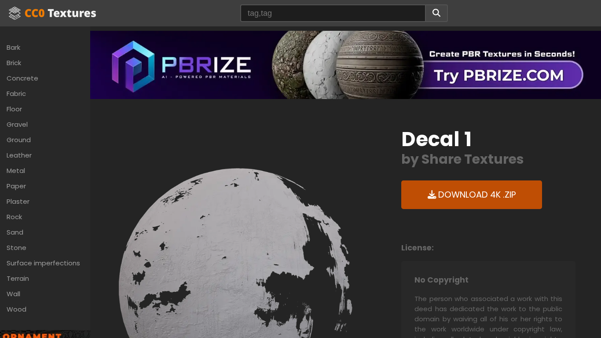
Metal (16, 170)
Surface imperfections (43, 263)
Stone (16, 247)
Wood (16, 309)
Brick (14, 62)
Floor (14, 109)
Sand (15, 232)
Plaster (18, 201)
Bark (13, 47)
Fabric (16, 93)
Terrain (18, 278)
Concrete (22, 78)
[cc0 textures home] (52, 13)
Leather (19, 155)
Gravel (17, 124)
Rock (14, 216)
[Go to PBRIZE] (345, 64)
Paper (16, 186)
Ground (19, 139)
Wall (13, 293)
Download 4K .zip (476, 195)
